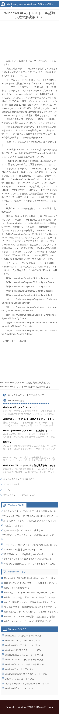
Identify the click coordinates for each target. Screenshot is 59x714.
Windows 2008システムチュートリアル (24, 659)
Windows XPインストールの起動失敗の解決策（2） (25, 382)
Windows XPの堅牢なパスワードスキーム (24, 549)
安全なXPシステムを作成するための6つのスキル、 (28, 559)
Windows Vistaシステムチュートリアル (24, 664)
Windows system (15, 4)
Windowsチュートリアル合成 (19, 669)
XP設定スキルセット (13, 525)
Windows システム (17, 629)
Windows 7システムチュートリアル (22, 640)
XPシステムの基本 (11, 484)
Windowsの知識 (34, 4)
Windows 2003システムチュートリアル (24, 655)
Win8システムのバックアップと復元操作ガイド (27, 621)
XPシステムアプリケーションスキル (17, 479)
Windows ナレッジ (17, 572)
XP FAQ (6, 490)
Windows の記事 (16, 505)
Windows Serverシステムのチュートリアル (26, 674)
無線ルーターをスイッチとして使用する (23, 530)
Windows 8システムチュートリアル (22, 645)
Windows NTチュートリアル (19, 688)
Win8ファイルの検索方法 (16, 588)
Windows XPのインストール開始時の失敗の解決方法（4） (29, 387)
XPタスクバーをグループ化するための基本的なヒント (30, 521)
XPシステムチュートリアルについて (26, 395)
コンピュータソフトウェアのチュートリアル (27, 683)
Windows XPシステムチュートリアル (23, 636)
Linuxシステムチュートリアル (19, 679)
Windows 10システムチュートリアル (23, 650)
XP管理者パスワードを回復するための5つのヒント (28, 554)
